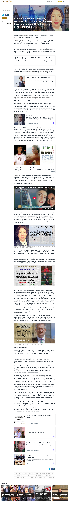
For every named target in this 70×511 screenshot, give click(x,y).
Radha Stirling (30, 71)
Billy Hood (38, 97)
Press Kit (64, 1)
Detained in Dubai (44, 71)
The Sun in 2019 (24, 103)
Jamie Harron (23, 97)
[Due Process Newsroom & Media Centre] (6, 2)
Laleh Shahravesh (31, 97)
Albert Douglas (47, 97)
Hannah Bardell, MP (19, 40)
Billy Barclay (17, 97)
